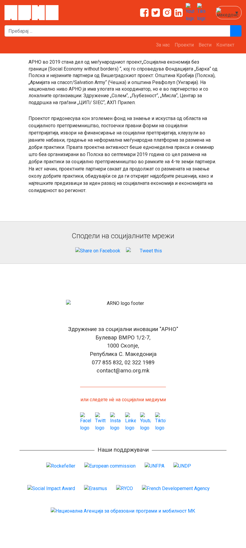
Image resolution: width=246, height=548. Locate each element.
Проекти (184, 45)
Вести (205, 45)
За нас (163, 45)
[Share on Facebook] (97, 250)
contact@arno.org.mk (123, 370)
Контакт (225, 45)
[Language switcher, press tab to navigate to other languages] (229, 12)
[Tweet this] (148, 250)
